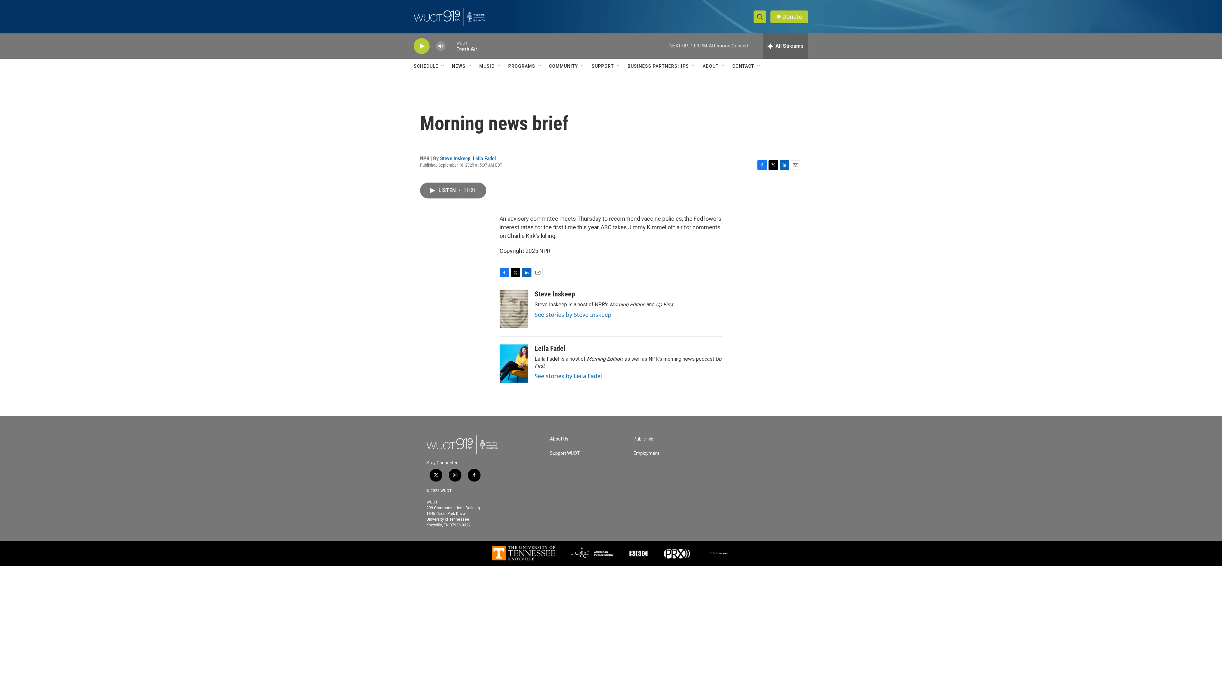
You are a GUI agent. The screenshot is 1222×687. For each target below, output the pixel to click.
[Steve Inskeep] (514, 309)
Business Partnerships (658, 66)
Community (563, 66)
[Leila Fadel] (514, 363)
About (711, 66)
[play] (422, 46)
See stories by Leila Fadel (568, 376)
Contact (743, 66)
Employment (646, 453)
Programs (521, 66)
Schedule (426, 66)
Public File (643, 439)
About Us (559, 439)
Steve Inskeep (455, 158)
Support (603, 66)
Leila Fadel (484, 158)
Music (487, 66)
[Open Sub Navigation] (443, 66)
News (459, 66)
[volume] (440, 46)
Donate (792, 16)
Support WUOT (565, 453)
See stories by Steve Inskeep (573, 314)
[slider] (451, 46)
